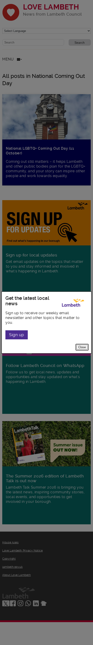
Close (82, 347)
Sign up (16, 334)
